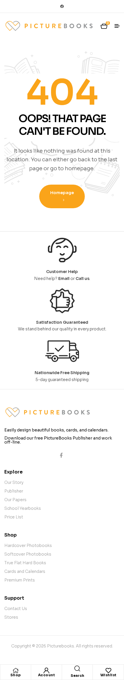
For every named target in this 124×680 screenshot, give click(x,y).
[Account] (46, 670)
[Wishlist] (108, 670)
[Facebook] (62, 6)
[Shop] (15, 670)
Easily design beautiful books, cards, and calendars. (56, 430)
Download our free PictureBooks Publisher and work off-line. (58, 440)
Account (46, 675)
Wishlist (108, 675)
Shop (15, 675)
